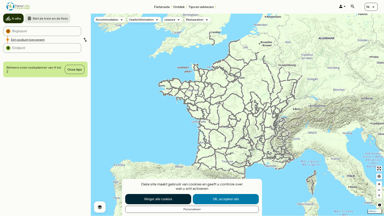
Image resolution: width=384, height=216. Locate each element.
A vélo (16, 18)
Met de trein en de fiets (50, 18)
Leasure (170, 19)
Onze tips (74, 69)
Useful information (141, 19)
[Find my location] (379, 176)
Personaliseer (192, 209)
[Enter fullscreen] (379, 168)
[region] (237, 115)
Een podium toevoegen (28, 40)
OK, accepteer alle (226, 199)
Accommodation (107, 19)
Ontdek (179, 7)
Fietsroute (162, 7)
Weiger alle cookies (158, 199)
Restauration (194, 19)
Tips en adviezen (201, 7)
